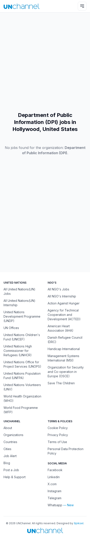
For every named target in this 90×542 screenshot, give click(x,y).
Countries (10, 442)
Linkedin (54, 477)
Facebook (55, 470)
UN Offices (11, 328)
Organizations (13, 435)
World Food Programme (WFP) (20, 410)
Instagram (54, 491)
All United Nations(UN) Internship (19, 303)
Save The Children (61, 383)
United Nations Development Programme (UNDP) (21, 316)
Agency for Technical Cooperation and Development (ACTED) (64, 314)
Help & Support (14, 477)
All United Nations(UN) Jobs (19, 291)
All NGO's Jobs (58, 289)
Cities (7, 449)
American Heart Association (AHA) (60, 328)
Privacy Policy (58, 435)
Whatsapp (55, 505)
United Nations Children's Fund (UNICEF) (21, 337)
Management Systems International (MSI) (63, 358)
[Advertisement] (45, 62)
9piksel (78, 523)
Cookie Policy (58, 428)
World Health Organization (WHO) (22, 398)
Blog (6, 463)
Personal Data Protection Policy (65, 451)
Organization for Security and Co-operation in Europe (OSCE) (66, 371)
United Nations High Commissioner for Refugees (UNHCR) (17, 350)
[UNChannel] (21, 6)
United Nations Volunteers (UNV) (22, 387)
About (7, 428)
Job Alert (10, 456)
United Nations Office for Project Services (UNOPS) (22, 364)
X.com (52, 484)
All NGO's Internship (62, 296)
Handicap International (64, 349)
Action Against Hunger (64, 303)
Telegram (54, 498)
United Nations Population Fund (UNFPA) (22, 376)
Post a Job (11, 470)
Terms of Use (57, 442)
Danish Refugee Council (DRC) (65, 340)
